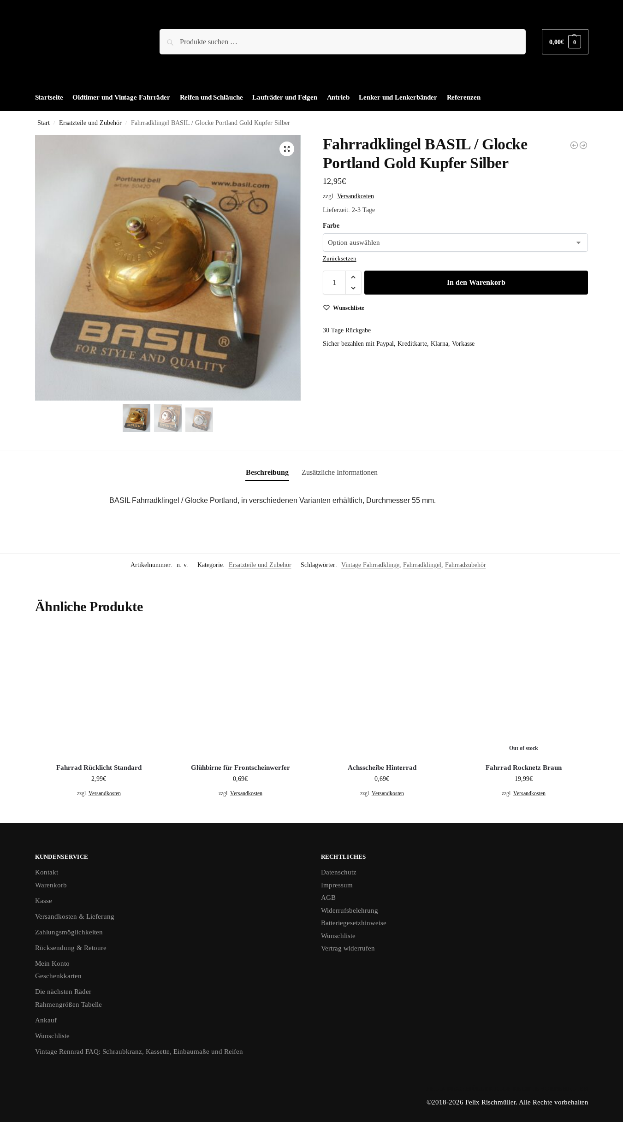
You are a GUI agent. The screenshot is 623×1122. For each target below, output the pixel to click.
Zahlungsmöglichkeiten (69, 932)
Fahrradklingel (422, 564)
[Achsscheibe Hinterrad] (382, 692)
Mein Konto (52, 963)
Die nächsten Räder (63, 991)
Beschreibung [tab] (267, 472)
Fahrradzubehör (465, 564)
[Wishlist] (149, 642)
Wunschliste (52, 1035)
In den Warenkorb (476, 282)
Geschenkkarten (58, 976)
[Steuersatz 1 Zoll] (583, 145)
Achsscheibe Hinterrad (382, 767)
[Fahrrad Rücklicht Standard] (99, 692)
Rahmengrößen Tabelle (68, 1004)
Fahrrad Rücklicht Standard (99, 767)
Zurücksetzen (339, 258)
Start (43, 122)
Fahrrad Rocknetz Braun (524, 767)
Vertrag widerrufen (348, 948)
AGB (328, 897)
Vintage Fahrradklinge (370, 564)
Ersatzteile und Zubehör (90, 122)
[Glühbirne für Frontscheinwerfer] (574, 145)
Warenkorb (51, 885)
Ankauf (46, 1020)
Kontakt (46, 872)
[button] (565, 41)
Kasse (43, 900)
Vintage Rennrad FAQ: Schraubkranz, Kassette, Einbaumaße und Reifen (139, 1051)
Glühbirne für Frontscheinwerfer (240, 767)
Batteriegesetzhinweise (353, 923)
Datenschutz (338, 872)
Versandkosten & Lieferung (74, 916)
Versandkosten (355, 196)
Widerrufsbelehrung (349, 910)
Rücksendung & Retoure (71, 947)
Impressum (337, 885)
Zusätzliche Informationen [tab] (340, 472)
